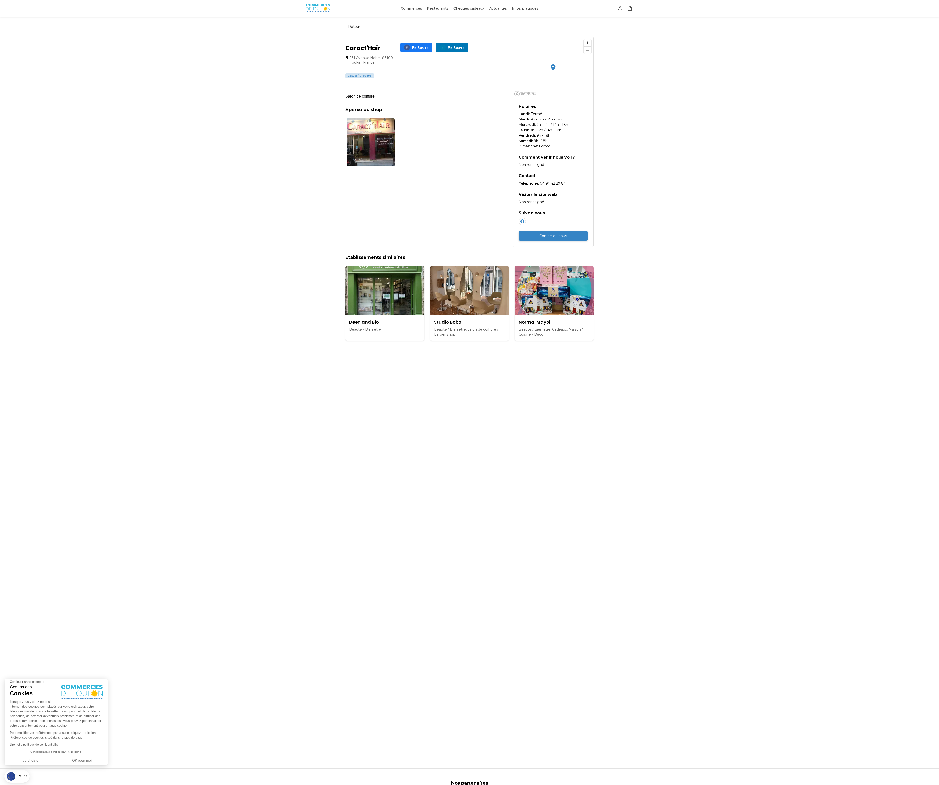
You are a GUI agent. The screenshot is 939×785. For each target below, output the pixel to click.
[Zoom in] (587, 42)
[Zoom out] (587, 50)
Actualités (498, 8)
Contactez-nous (553, 236)
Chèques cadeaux (468, 8)
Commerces (411, 8)
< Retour (352, 26)
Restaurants (437, 8)
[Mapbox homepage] (525, 94)
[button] (17, 776)
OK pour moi (82, 760)
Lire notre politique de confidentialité (34, 744)
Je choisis (30, 760)
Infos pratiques (525, 8)
